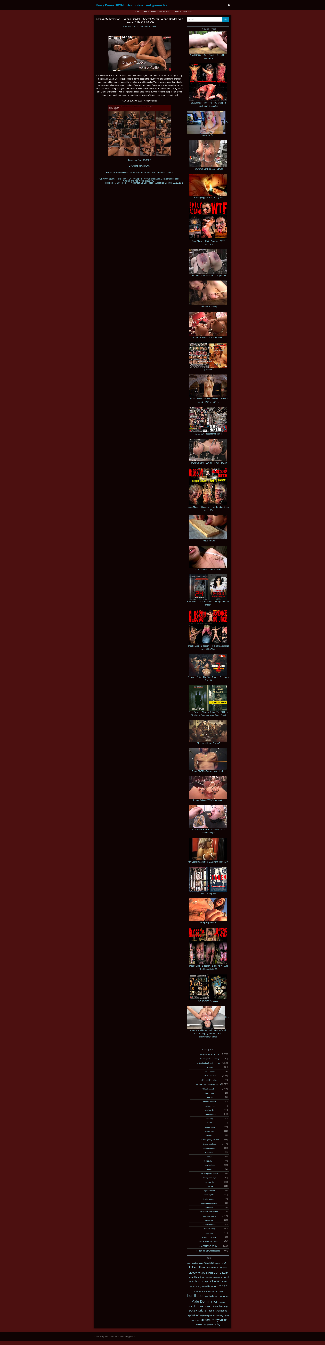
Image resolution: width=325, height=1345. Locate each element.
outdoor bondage (219, 1306)
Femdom (209, 1067)
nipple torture (210, 1114)
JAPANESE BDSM (208, 1246)
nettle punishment (209, 1203)
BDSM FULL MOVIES (209, 1054)
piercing (210, 1119)
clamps (209, 1157)
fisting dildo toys (209, 1178)
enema (209, 1169)
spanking (193, 1315)
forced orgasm (135, 172)
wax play (209, 1233)
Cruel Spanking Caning (209, 1059)
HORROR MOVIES (209, 1241)
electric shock (209, 1165)
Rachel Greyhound (217, 1310)
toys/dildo (169, 172)
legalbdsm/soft (209, 1191)
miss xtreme (209, 1199)
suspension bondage (214, 1315)
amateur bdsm (197, 1263)
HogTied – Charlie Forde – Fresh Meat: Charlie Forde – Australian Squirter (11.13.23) (143, 183)
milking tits (209, 1195)
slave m (209, 1207)
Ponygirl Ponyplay (209, 1080)
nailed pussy (210, 1106)
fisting (196, 1291)
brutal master (209, 1148)
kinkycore (209, 1186)
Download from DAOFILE (139, 160)
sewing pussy (210, 1127)
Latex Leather (209, 1071)
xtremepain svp (209, 1237)
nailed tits (210, 1110)
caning (204, 1281)
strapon (202, 1315)
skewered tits (210, 1131)
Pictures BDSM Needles (209, 1251)
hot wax (219, 1291)
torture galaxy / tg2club (210, 1140)
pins (210, 1123)
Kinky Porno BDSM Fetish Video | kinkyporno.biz (131, 5)
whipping (215, 1324)
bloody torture (197, 1272)
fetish (126, 172)
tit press (209, 1220)
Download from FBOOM (139, 166)
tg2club (227, 1315)
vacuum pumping (203, 1324)
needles (193, 1306)
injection (210, 1097)
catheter (209, 1152)
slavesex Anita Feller (209, 1212)
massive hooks (210, 1102)
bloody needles (209, 1089)
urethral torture (210, 1224)
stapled (210, 1135)
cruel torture (214, 1281)
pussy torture (197, 1310)
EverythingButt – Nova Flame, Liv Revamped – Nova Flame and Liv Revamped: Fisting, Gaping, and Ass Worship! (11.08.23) (140, 180)
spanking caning (209, 1216)
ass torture (218, 1263)
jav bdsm (213, 1296)
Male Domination (158, 172)
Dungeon (225, 1281)
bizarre (225, 1268)
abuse (189, 1263)
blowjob (120, 172)
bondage (221, 1272)
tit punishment (195, 1320)
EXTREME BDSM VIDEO (146, 27)
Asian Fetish (209, 1263)
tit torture (208, 1320)
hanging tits (209, 1182)
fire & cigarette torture (209, 1174)
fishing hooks (210, 1093)
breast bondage (209, 1144)
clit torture (210, 1161)
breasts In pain (218, 1277)
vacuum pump (209, 1229)
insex (207, 1296)
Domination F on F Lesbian (209, 1063)
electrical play (195, 1286)
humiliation (146, 172)
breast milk (209, 1277)
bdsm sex (112, 172)
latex (227, 1296)
